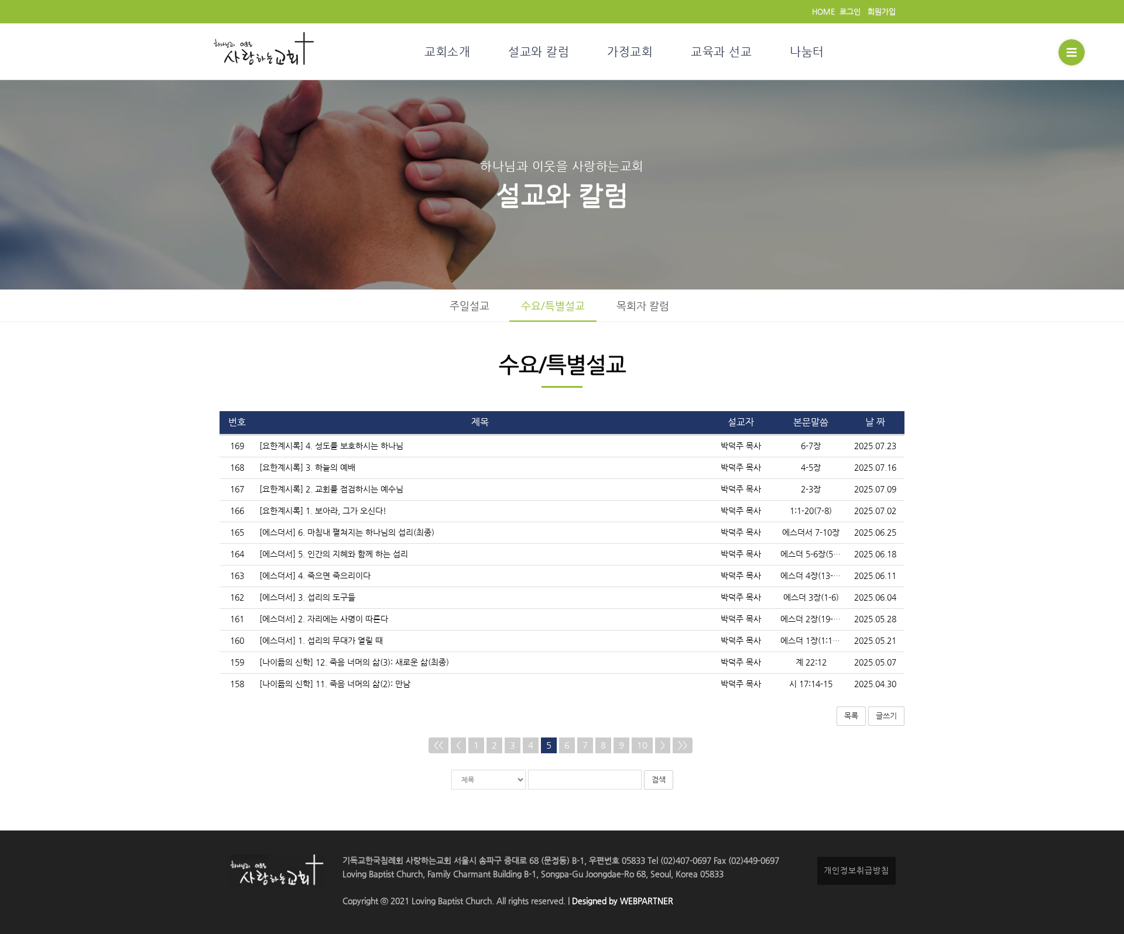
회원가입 (882, 11)
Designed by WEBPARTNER (621, 901)
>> (682, 745)
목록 (851, 715)
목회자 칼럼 (642, 305)
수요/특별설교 (553, 305)
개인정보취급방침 (856, 871)
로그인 (850, 11)
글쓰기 (886, 715)
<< (438, 745)
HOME (823, 11)
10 (642, 745)
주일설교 (469, 305)
